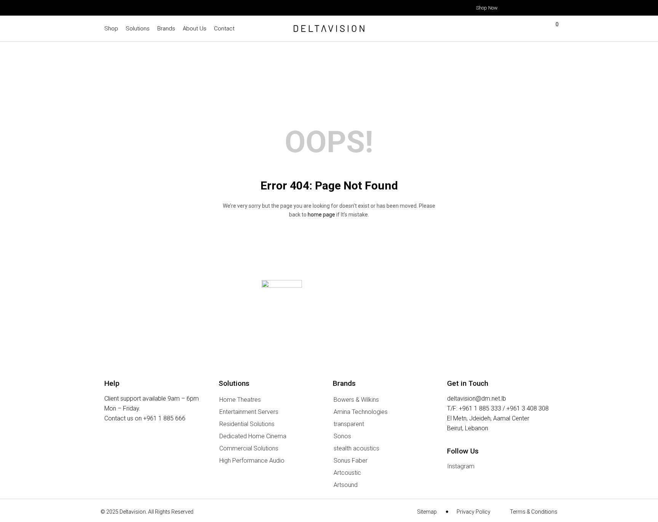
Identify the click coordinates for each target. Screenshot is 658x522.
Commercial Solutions (248, 448)
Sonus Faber (350, 460)
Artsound (346, 485)
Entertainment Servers (248, 411)
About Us (194, 28)
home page (321, 215)
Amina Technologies (361, 411)
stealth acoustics (356, 448)
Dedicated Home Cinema (252, 436)
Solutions (138, 28)
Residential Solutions (247, 424)
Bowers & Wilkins (356, 399)
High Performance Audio (251, 460)
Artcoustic (347, 472)
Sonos (342, 436)
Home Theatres (240, 399)
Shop (111, 28)
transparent (349, 424)
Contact (224, 28)
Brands (166, 28)
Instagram (460, 466)
